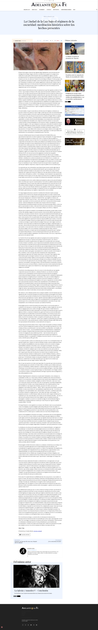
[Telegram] (50, 0)
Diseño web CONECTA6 (26, 623)
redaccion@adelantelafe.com (26, 617)
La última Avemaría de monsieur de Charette (72, 57)
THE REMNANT (41, 9)
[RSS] (48, 0)
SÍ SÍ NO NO (49, 9)
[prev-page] (15, 596)
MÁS (74, 9)
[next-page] (18, 596)
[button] (97, 9)
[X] (51, 0)
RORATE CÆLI (34, 9)
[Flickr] (46, 0)
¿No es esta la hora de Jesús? (54, 541)
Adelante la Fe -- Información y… (71, 108)
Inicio (45, 16)
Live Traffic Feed (74, 106)
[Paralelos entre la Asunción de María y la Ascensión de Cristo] (75, 67)
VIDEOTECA (24, 613)
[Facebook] (45, 0)
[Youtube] (53, 0)
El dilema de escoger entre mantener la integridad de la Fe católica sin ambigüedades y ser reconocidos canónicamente (75, 96)
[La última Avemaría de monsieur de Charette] (75, 49)
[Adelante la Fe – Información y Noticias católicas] (49, 5)
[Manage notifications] (2, 627)
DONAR (23, 615)
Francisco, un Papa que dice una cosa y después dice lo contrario (26, 542)
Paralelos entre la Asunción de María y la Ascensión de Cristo (75, 76)
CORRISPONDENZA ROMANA (66, 9)
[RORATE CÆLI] (23, 552)
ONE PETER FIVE (56, 9)
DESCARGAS (24, 612)
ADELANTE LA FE (27, 9)
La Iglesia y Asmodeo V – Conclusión (31, 590)
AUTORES (23, 614)
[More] (61, 41)
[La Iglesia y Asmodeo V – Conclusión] (36, 576)
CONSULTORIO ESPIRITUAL (26, 611)
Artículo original (37, 531)
